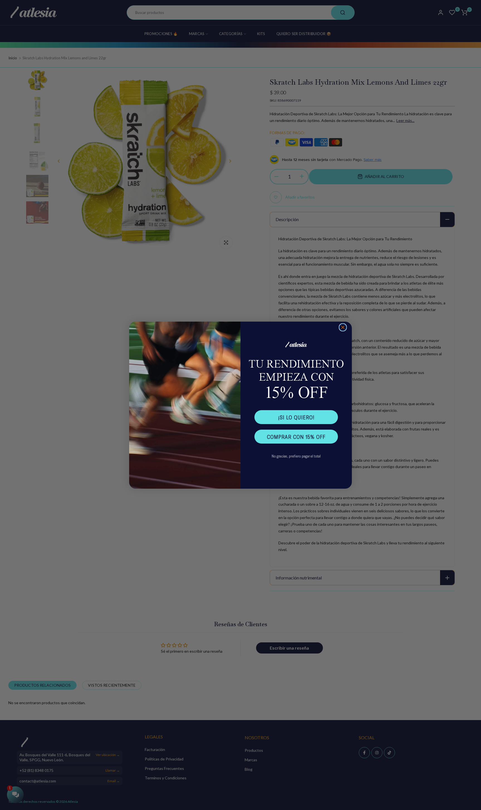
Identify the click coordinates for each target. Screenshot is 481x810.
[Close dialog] (342, 327)
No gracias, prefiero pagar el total (296, 456)
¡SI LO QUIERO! (296, 417)
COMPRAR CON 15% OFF (296, 436)
